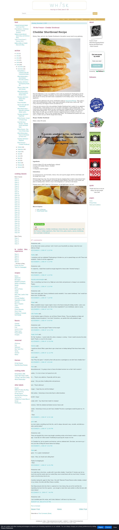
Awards (17, 388)
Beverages (17, 279)
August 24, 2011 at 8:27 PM (41, 502)
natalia (33, 357)
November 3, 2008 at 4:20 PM (41, 275)
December (20, 66)
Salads (16, 291)
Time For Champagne (20, 267)
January (20, 167)
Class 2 (17, 180)
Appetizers (17, 278)
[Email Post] (35, 227)
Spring (16, 351)
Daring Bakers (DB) (20, 373)
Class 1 (17, 178)
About (65, 19)
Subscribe (96, 65)
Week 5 (17, 261)
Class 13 (17, 201)
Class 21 (17, 216)
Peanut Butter (18, 333)
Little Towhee (34, 313)
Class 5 (17, 186)
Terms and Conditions (94, 204)
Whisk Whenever (100, 19)
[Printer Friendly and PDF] (39, 225)
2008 (17, 64)
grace (32, 421)
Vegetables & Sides (20, 300)
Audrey (33, 254)
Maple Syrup (18, 331)
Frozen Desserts (19, 309)
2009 (17, 62)
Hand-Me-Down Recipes (21, 365)
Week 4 (17, 259)
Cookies (17, 307)
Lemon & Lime (18, 329)
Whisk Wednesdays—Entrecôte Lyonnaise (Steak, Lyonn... (23, 110)
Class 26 (17, 225)
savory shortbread (77, 231)
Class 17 (17, 208)
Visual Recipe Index (42, 211)
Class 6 (17, 188)
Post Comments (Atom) (45, 513)
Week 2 (17, 256)
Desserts (17, 302)
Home (61, 19)
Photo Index (72, 19)
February (20, 165)
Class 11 (17, 197)
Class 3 (17, 182)
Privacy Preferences (7, 528)
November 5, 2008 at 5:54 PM (41, 446)
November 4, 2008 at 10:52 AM (42, 417)
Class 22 (17, 217)
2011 (17, 58)
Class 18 (17, 210)
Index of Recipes (41, 209)
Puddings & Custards (20, 313)
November (20, 69)
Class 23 (17, 219)
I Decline (108, 527)
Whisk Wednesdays (20, 379)
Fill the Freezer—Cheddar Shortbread (46, 28)
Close (115, 527)
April (19, 160)
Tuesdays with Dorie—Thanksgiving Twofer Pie (23, 83)
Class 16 (17, 206)
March (19, 162)
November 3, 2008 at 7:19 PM (41, 298)
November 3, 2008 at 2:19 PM (41, 250)
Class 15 (17, 204)
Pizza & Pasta (18, 289)
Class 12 (17, 199)
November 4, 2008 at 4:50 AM (41, 362)
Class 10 (17, 195)
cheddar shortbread (52, 229)
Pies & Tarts (18, 311)
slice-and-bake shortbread (42, 233)
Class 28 (17, 229)
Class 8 (17, 191)
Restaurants (86, 19)
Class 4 (17, 184)
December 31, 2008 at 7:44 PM (42, 492)
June (19, 156)
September (21, 149)
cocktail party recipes (75, 229)
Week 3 (17, 258)
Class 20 (17, 214)
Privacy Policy (93, 202)
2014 (17, 53)
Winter (16, 354)
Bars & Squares (19, 304)
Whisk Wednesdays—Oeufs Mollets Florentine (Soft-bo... (23, 78)
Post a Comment (35, 506)
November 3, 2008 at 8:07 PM (41, 309)
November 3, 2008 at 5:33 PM (41, 286)
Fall (16, 345)
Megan (33, 302)
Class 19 (17, 212)
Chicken (17, 296)
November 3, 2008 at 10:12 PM (42, 330)
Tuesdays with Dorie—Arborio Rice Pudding (23, 98)
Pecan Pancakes (21, 102)
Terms (92, 19)
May (19, 158)
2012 (17, 55)
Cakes (16, 305)
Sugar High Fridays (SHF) (22, 375)
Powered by (92, 71)
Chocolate (17, 325)
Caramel (17, 323)
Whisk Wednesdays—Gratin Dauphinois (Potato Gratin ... (23, 93)
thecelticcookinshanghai (37, 279)
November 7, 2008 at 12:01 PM (42, 465)
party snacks (68, 231)
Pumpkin (17, 334)
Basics (16, 276)
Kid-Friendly (18, 315)
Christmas (17, 343)
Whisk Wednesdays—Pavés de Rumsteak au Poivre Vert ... (23, 135)
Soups (16, 292)
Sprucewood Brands (70, 100)
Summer (17, 352)
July (19, 153)
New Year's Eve (19, 349)
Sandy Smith (34, 334)
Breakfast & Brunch (20, 281)
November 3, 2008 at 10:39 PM (42, 341)
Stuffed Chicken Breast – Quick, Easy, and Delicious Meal (22, 36)
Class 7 (17, 190)
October (20, 147)
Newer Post (35, 509)
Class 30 (17, 232)
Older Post (83, 509)
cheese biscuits (63, 229)
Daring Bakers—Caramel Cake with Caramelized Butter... (23, 72)
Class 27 (17, 227)
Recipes (79, 19)
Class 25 (17, 223)
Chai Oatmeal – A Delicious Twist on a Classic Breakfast (21, 30)
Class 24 (17, 221)
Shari (32, 366)
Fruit (16, 327)
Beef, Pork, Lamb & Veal (21, 294)
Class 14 (17, 203)
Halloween (17, 347)
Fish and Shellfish (19, 298)
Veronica (33, 346)
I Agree (100, 527)
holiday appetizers (46, 231)
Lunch (16, 287)
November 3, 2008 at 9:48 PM (41, 320)
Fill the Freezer (19, 363)
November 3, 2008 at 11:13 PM (42, 353)
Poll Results (18, 403)
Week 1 (17, 254)
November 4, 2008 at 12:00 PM (42, 428)
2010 (17, 60)
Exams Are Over (19, 265)
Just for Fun (18, 397)
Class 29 (17, 230)
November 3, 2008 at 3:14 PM (41, 261)
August (19, 151)
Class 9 (17, 193)
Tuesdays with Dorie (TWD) (22, 377)
